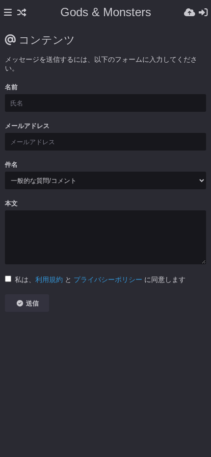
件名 (11, 164)
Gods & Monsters (105, 12)
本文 (11, 203)
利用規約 (49, 279)
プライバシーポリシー (108, 279)
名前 (11, 87)
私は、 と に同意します (100, 279)
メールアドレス (27, 125)
